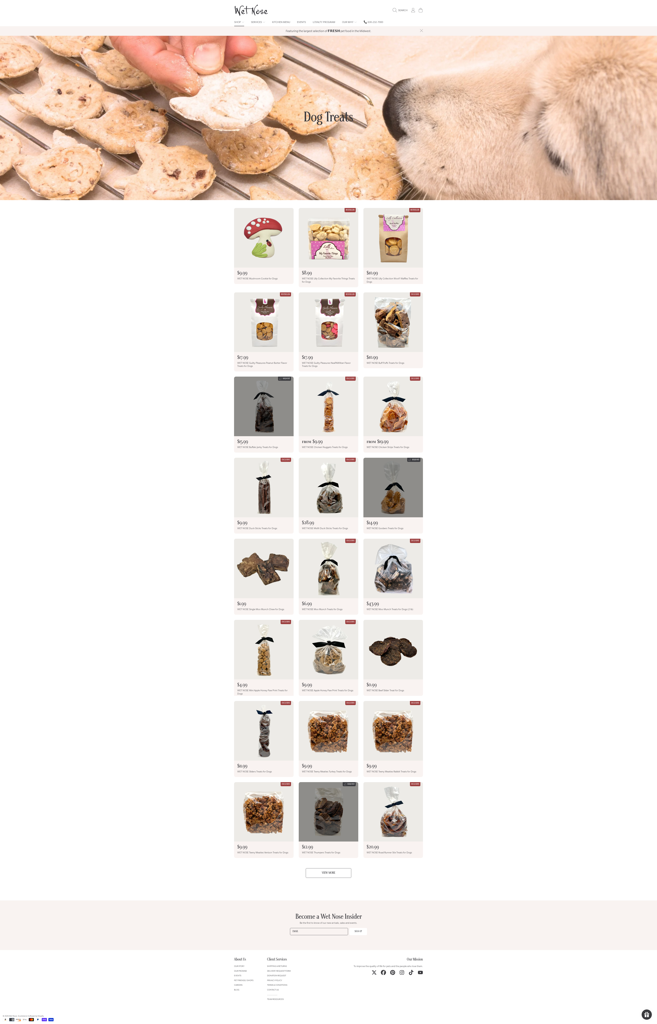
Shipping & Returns (277, 966)
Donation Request (276, 975)
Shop (237, 22)
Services (256, 22)
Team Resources (275, 999)
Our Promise (240, 971)
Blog (236, 989)
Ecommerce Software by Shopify (30, 1016)
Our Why (348, 22)
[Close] (421, 31)
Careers (238, 985)
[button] (401, 10)
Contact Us (273, 989)
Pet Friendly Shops (243, 980)
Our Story (239, 966)
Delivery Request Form (279, 971)
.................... (272, 994)
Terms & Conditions (277, 985)
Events (237, 975)
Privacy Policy (274, 980)
